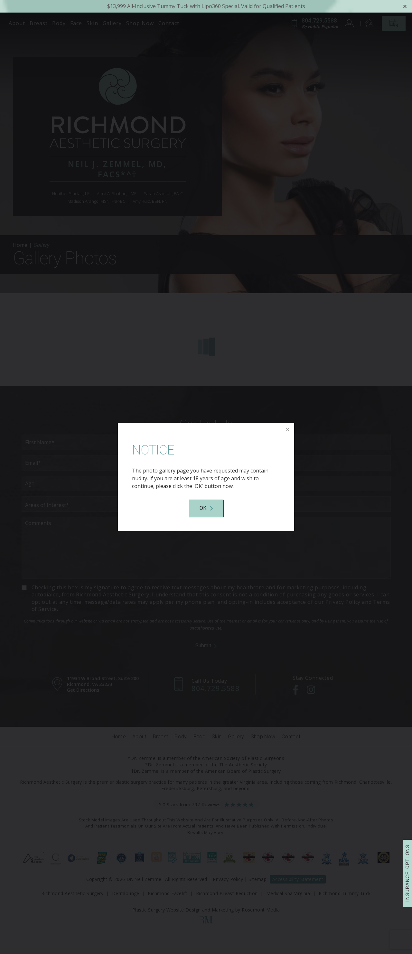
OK (203, 508)
